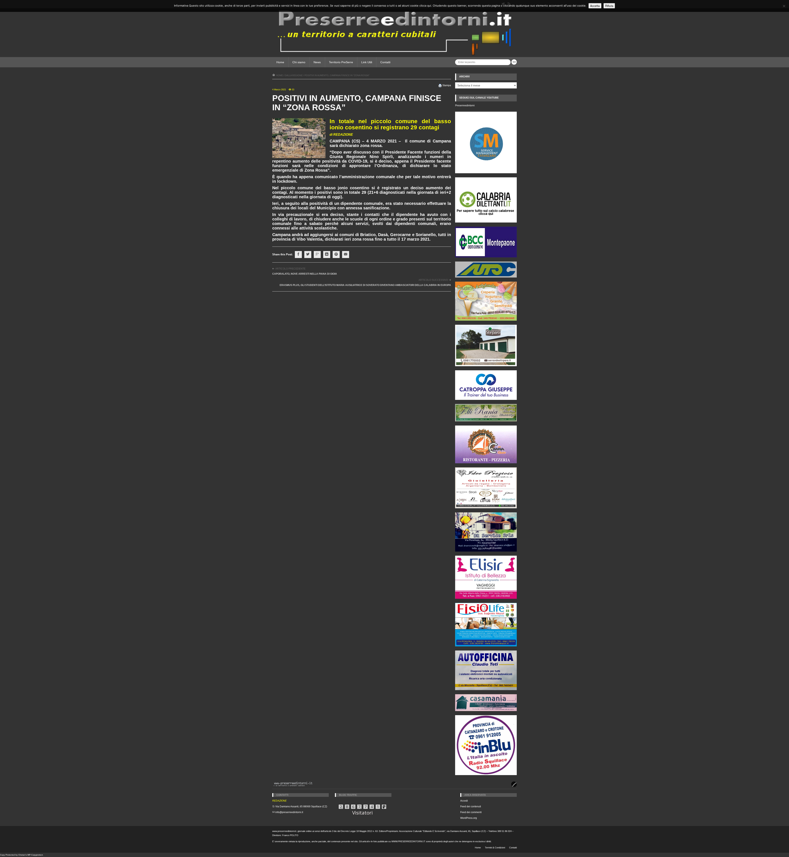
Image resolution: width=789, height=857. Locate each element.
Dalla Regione (294, 75)
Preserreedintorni (465, 105)
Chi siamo (298, 62)
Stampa (446, 85)
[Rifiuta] (784, 6)
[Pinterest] (336, 254)
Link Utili (366, 62)
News (317, 62)
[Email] (345, 254)
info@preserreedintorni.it (289, 812)
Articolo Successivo (433, 280)
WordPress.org (468, 818)
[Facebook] (298, 254)
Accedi (464, 800)
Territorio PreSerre (341, 62)
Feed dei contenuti (470, 806)
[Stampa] (440, 85)
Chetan (21, 855)
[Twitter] (307, 254)
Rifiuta (609, 6)
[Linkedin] (326, 254)
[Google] (317, 254)
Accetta (595, 6)
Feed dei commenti (471, 812)
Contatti (385, 62)
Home (280, 62)
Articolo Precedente (290, 268)
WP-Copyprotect (35, 855)
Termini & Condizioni (495, 847)
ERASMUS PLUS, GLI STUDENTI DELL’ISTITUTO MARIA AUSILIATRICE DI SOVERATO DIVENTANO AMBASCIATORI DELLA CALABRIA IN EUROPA (365, 285)
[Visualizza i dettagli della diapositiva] (486, 200)
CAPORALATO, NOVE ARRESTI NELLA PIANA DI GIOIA (304, 274)
